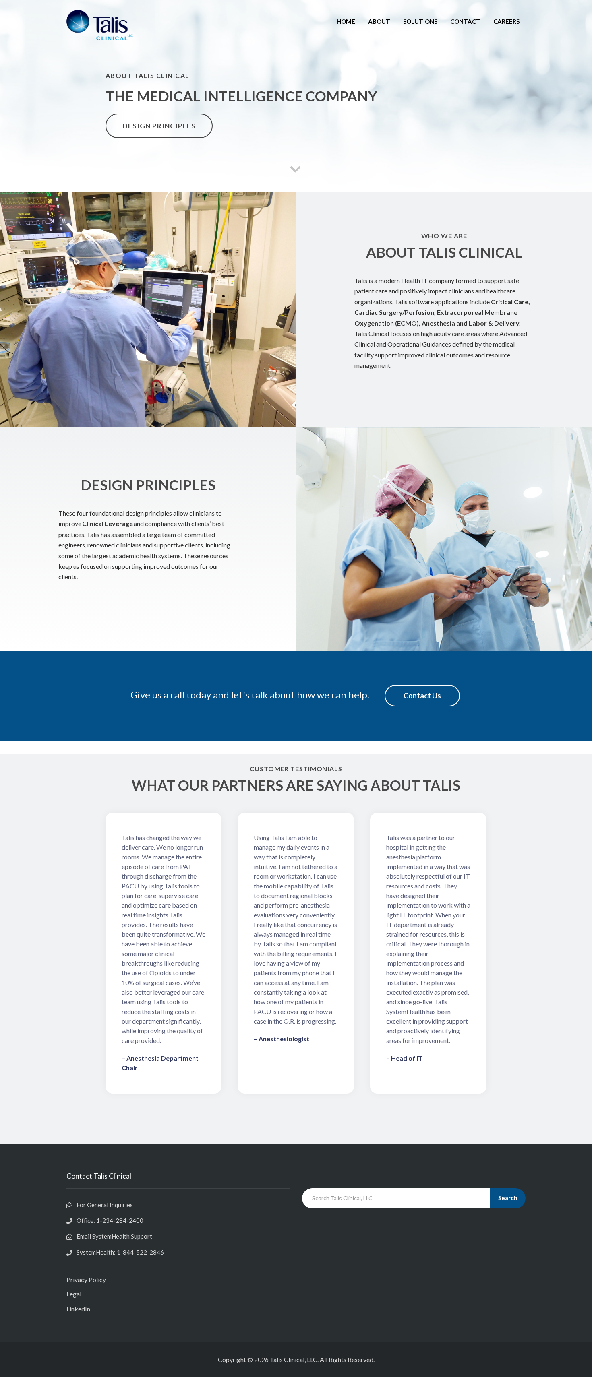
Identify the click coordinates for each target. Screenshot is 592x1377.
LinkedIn (78, 1309)
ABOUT (379, 21)
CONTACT (465, 21)
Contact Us (422, 695)
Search (507, 1198)
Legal (73, 1294)
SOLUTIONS (420, 21)
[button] (159, 126)
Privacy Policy (86, 1279)
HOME (346, 21)
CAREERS (506, 21)
